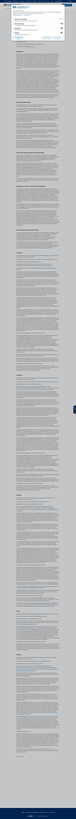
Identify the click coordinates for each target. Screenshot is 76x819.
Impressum (26, 15)
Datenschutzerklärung (17, 15)
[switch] (62, 23)
